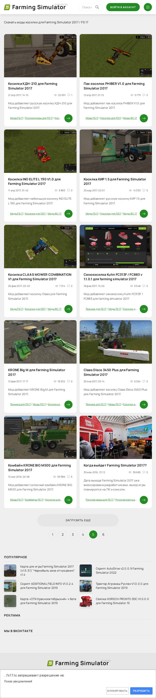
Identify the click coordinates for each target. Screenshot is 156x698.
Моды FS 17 (16, 118)
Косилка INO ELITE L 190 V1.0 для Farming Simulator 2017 (34, 181)
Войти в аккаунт (123, 7)
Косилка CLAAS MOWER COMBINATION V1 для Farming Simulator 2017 (39, 276)
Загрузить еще (78, 520)
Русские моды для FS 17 (39, 118)
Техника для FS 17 (96, 309)
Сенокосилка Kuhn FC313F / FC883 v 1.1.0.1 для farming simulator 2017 (113, 276)
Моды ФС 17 (130, 118)
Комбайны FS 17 (34, 499)
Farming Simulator (39, 7)
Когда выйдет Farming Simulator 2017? (115, 465)
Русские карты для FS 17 (129, 499)
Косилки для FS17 (110, 118)
